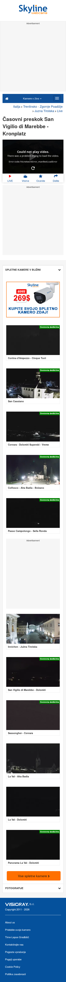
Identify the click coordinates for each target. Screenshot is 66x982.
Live (60, 111)
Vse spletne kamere (33, 875)
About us (10, 922)
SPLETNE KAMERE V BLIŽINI (23, 269)
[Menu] (57, 98)
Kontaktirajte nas (14, 944)
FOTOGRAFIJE (14, 888)
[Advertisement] (33, 58)
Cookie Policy (12, 966)
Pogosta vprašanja (15, 952)
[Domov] (7, 98)
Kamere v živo (31, 98)
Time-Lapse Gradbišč (17, 937)
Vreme (25, 180)
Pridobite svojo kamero (17, 929)
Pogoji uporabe (13, 959)
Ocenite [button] (40, 180)
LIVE (10, 180)
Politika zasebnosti (15, 974)
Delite (56, 180)
